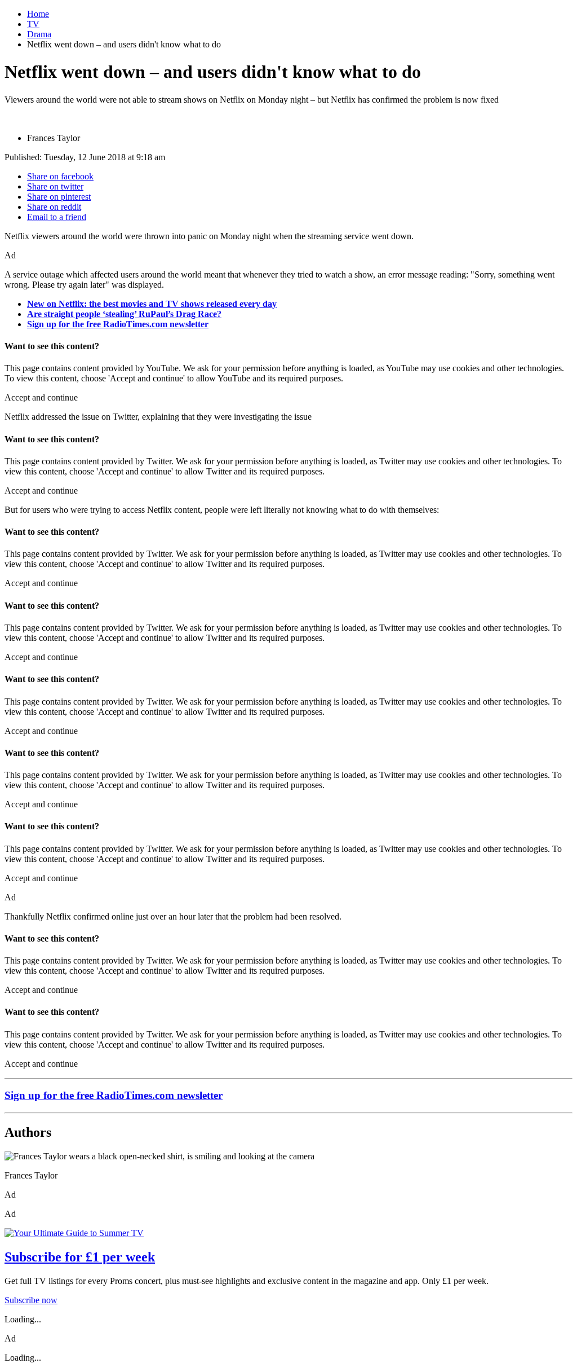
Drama (39, 34)
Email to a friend (56, 217)
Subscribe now (31, 1300)
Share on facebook (60, 176)
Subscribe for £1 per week (80, 1257)
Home (38, 14)
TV (33, 24)
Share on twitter (55, 186)
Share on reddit (54, 207)
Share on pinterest (59, 196)
